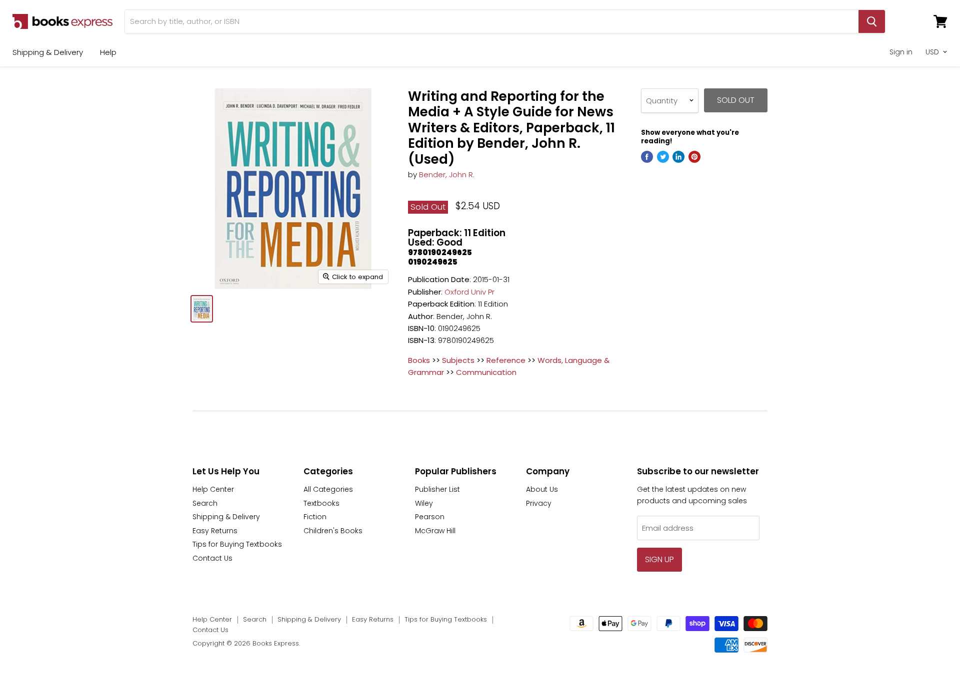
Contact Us (212, 558)
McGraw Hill (435, 531)
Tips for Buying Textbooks (237, 544)
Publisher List (437, 489)
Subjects (458, 360)
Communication (486, 372)
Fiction (315, 517)
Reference (506, 360)
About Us (542, 489)
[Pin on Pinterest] (694, 157)
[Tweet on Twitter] (663, 157)
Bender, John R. (446, 174)
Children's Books (333, 531)
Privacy (539, 503)
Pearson (429, 517)
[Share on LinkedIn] (678, 157)
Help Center (213, 489)
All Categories (328, 489)
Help (108, 52)
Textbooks (322, 503)
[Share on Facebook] (647, 157)
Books (419, 360)
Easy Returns (215, 531)
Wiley (424, 503)
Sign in (901, 52)
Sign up (659, 559)
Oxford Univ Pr (469, 292)
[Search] (871, 21)
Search (205, 503)
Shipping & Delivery (47, 52)
